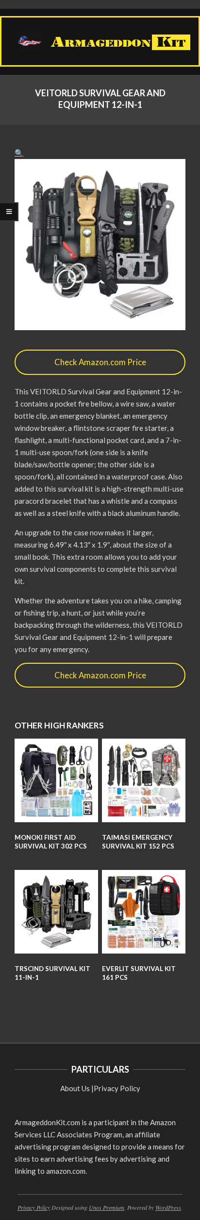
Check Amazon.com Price (100, 362)
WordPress (168, 1207)
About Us (75, 1088)
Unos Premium (106, 1207)
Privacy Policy (117, 1088)
